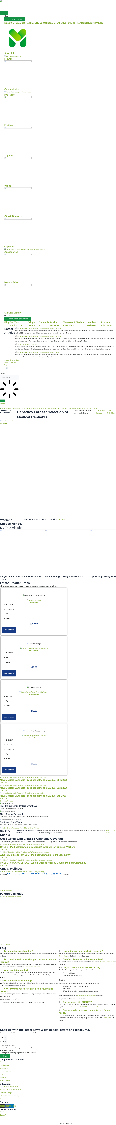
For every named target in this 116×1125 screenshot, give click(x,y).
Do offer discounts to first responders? (83, 959)
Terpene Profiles (75, 23)
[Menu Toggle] (4, 13)
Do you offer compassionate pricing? (82, 967)
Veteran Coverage (6, 1093)
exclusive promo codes (7, 1045)
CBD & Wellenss (5, 1071)
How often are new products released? (83, 951)
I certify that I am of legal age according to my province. (19, 1053)
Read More (3, 782)
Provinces (97, 23)
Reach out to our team (107, 962)
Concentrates (11, 89)
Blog (7, 322)
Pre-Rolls (9, 94)
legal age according (6, 1050)
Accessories (11, 252)
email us (107, 1018)
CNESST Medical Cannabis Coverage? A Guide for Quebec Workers (37, 847)
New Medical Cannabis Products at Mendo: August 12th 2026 (34, 787)
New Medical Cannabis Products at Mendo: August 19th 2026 (34, 780)
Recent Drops (12, 23)
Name (2, 1037)
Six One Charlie (12, 312)
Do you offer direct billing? (18, 980)
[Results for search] (9, 389)
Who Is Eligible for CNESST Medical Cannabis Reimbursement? (35, 855)
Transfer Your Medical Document (10, 1089)
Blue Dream (34, 602)
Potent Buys (59, 23)
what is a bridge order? (16, 970)
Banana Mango (34, 694)
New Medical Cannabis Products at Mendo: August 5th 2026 (33, 795)
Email (2, 1042)
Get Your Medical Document (9, 1086)
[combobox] (9, 377)
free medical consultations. (31, 967)
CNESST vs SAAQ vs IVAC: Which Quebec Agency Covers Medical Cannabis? (43, 862)
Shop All (9, 53)
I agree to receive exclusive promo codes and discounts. (19, 1048)
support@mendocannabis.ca (86, 995)
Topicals (9, 155)
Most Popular (27, 23)
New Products (4, 1065)
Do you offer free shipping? (18, 951)
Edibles (8, 125)
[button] (2, 561)
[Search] (2, 401)
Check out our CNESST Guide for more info (85, 1007)
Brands (88, 23)
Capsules (9, 246)
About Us (3, 1112)
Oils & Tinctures (13, 216)
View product (9, 629)
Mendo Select (11, 282)
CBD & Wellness (43, 23)
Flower (8, 58)
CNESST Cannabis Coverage (9, 1096)
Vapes (7, 185)
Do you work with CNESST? (77, 1002)
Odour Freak (33, 738)
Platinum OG (34, 651)
